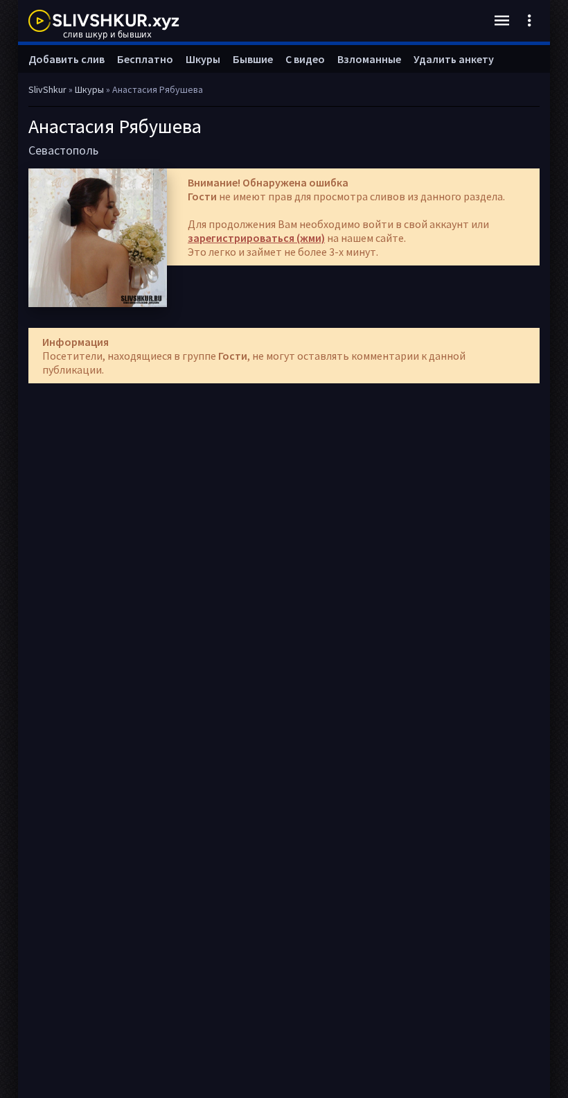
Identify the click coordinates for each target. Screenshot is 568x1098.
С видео (305, 59)
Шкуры (203, 59)
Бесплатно (145, 59)
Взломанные (369, 59)
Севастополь (63, 150)
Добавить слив (66, 59)
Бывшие (253, 59)
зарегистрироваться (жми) (256, 238)
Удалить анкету (454, 59)
